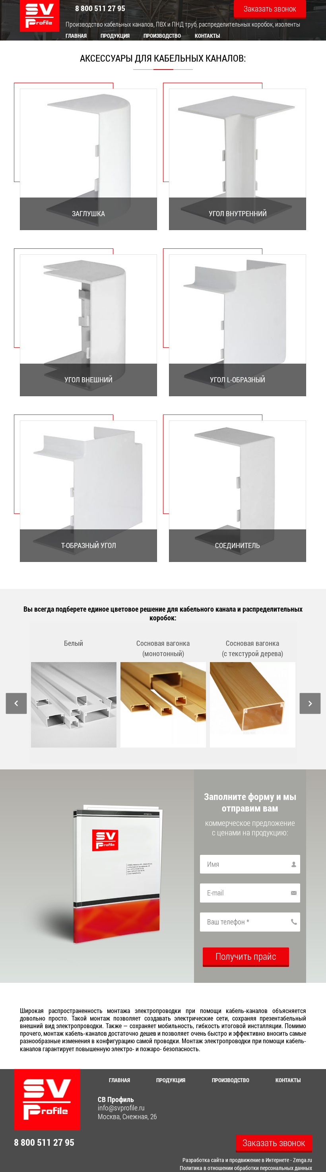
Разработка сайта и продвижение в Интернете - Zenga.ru (247, 1160)
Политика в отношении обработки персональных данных (246, 1168)
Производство (162, 35)
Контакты (207, 35)
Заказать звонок (270, 8)
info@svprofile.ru (121, 1108)
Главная (76, 35)
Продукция (115, 35)
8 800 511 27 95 (100, 8)
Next (309, 703)
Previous (16, 703)
